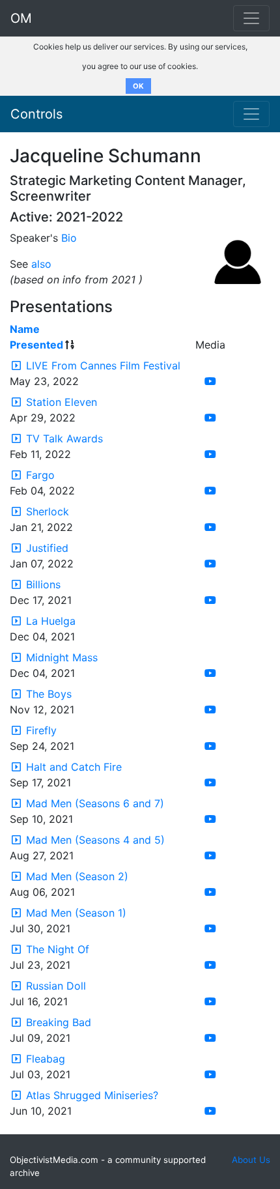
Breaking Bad (58, 1022)
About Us (251, 1159)
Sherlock (47, 511)
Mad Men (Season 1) (76, 912)
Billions (43, 584)
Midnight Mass (62, 657)
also (41, 263)
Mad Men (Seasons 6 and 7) (95, 803)
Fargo (40, 474)
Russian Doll (56, 985)
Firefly (41, 730)
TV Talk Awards (64, 438)
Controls (36, 114)
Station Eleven (61, 401)
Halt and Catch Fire (74, 766)
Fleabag (45, 1058)
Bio (69, 237)
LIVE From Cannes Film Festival (103, 365)
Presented (36, 344)
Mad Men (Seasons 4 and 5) (95, 839)
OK (138, 86)
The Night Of (57, 949)
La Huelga (51, 620)
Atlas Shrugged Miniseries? (92, 1095)
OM (21, 18)
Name (25, 329)
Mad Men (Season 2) (77, 876)
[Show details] (16, 365)
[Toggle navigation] (251, 114)
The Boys (49, 693)
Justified (47, 547)
